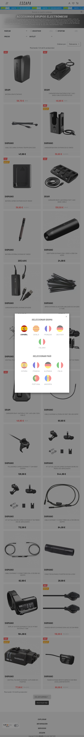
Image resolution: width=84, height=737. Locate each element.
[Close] (66, 316)
